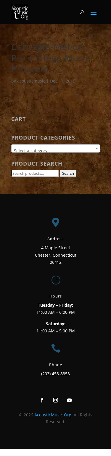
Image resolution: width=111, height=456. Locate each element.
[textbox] (56, 151)
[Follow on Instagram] (55, 400)
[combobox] (55, 148)
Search (68, 173)
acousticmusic (31, 81)
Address (55, 238)
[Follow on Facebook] (42, 400)
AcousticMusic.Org (52, 415)
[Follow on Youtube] (69, 400)
